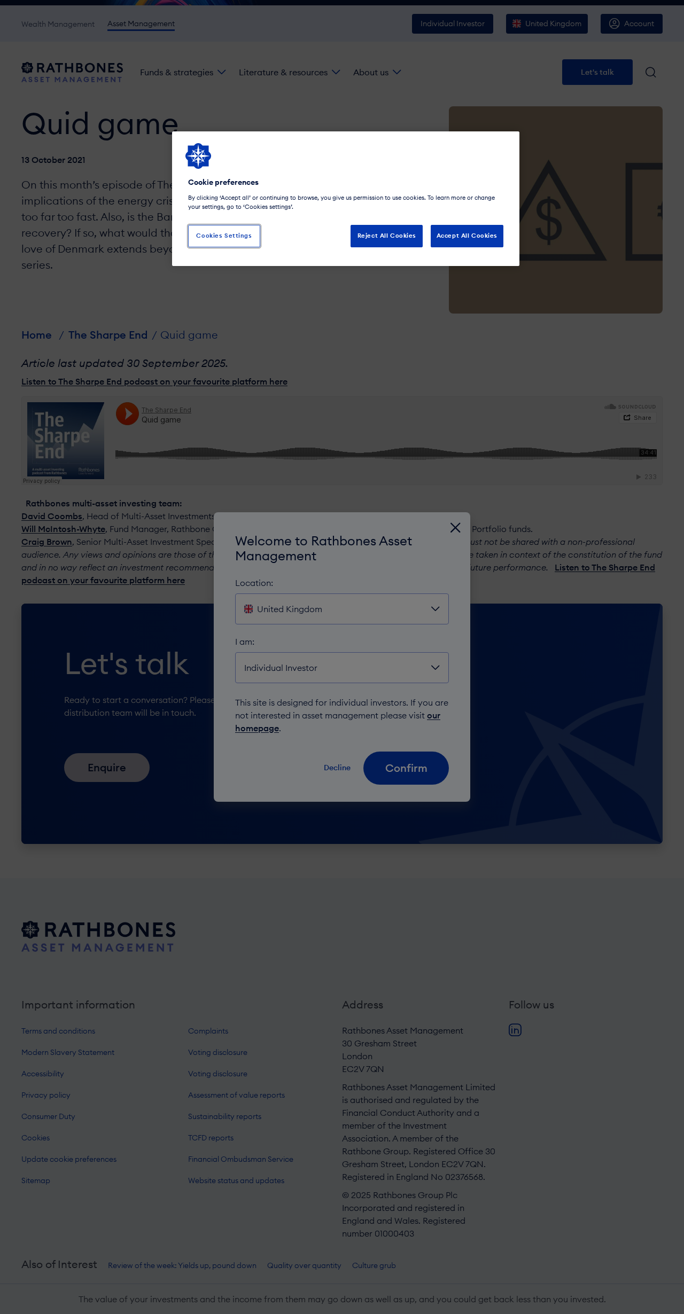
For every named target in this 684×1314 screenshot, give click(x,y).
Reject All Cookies (386, 235)
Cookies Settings (224, 235)
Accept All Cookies (467, 235)
